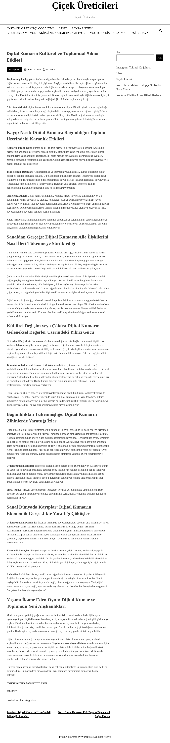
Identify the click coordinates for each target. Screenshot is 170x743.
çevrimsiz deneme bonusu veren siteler (27, 683)
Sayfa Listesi (82, 28)
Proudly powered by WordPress (76, 736)
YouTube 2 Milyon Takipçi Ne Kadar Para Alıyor (46, 33)
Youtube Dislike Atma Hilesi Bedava (119, 33)
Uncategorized (14, 69)
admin (52, 69)
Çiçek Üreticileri (85, 5)
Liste (63, 28)
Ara (118, 52)
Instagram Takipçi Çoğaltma (31, 28)
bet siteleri (12, 690)
